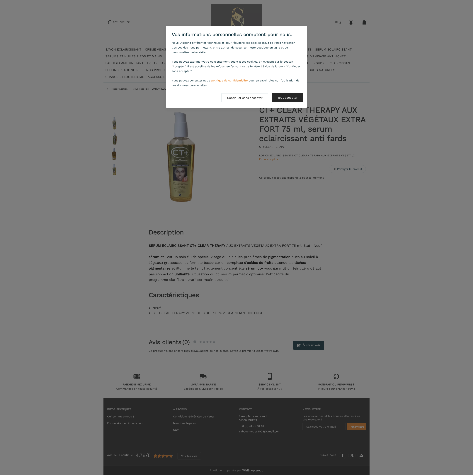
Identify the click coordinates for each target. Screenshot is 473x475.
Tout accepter (287, 97)
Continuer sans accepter (245, 98)
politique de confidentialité (229, 80)
